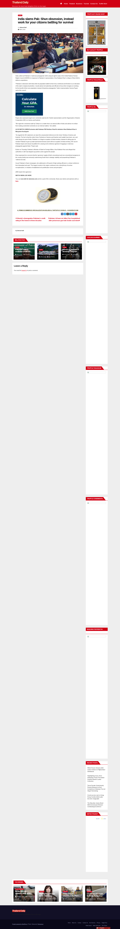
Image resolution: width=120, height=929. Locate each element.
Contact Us (94, 3)
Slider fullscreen (96, 925)
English (102, 928)
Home (66, 3)
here (17, 181)
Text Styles (104, 925)
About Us (74, 922)
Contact (79, 922)
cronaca (65, 891)
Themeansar (40, 924)
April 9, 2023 (20, 896)
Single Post (104, 922)
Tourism (86, 3)
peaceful (42, 891)
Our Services (92, 922)
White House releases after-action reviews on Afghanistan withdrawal (96, 769)
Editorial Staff (23, 27)
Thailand (72, 3)
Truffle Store (103, 3)
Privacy (98, 922)
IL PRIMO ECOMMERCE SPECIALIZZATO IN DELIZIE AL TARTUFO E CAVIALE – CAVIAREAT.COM (47, 210)
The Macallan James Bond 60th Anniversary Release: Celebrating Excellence (95, 804)
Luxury (20, 15)
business (89, 891)
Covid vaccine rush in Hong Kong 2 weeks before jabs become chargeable (95, 796)
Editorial (52, 256)
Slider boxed (89, 925)
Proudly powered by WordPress (19, 924)
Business (79, 3)
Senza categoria (19, 889)
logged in (24, 270)
